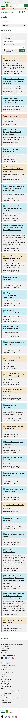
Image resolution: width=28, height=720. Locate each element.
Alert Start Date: (7, 39)
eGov (2, 695)
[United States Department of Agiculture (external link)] (3, 5)
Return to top (4, 638)
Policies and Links (5, 693)
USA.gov (3, 677)
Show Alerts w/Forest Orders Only (10, 50)
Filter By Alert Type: (8, 44)
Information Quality (6, 702)
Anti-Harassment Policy (7, 672)
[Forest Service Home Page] (7, 5)
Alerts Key (5, 25)
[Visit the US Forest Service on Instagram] (16, 716)
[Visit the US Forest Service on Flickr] (12, 716)
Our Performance (5, 670)
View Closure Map (5, 21)
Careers (3, 674)
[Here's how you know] (14, 2)
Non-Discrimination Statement (9, 698)
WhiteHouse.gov (5, 679)
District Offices (5, 653)
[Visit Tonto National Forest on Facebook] (6, 658)
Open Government (6, 700)
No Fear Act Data (5, 686)
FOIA (2, 688)
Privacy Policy (4, 681)
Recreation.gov (5, 663)
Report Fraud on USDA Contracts (9, 691)
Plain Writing (4, 684)
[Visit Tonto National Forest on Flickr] (9, 658)
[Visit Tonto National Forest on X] (2, 658)
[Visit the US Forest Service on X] (2, 716)
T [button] (22, 12)
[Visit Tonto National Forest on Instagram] (12, 658)
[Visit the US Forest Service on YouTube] (9, 716)
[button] (20, 12)
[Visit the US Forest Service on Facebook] (6, 716)
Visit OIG (3, 667)
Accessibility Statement (7, 665)
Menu (26, 5)
